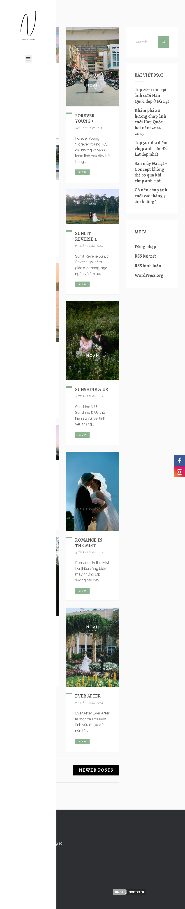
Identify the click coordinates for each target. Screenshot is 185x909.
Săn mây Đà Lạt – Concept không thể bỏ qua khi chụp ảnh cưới (151, 172)
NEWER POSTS (96, 770)
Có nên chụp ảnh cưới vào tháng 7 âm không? (151, 195)
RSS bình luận (148, 266)
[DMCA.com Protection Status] (129, 892)
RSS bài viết (145, 256)
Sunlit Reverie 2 (86, 236)
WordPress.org (149, 275)
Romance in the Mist (88, 543)
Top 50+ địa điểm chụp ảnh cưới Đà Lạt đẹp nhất (151, 148)
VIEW (82, 172)
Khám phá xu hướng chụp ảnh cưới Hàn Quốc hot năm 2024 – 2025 (150, 122)
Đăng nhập (145, 247)
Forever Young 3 (85, 118)
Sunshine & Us (91, 390)
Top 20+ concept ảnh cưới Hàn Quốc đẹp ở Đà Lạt (152, 95)
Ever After (88, 696)
